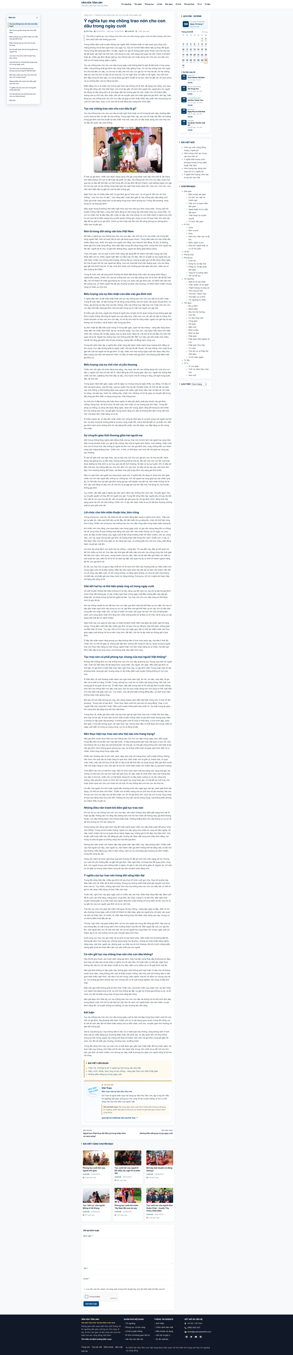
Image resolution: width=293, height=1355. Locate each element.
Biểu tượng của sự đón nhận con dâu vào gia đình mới (23, 38)
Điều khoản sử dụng (164, 1331)
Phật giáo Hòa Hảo (197, 345)
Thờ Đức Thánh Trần (197, 294)
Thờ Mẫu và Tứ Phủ (197, 297)
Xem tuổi (192, 375)
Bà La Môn (193, 306)
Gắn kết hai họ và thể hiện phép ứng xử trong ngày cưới (23, 63)
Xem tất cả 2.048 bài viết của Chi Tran (119, 1118)
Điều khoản (109, 1347)
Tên (85, 1268)
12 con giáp (194, 366)
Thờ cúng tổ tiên (196, 291)
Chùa (191, 227)
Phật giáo (193, 336)
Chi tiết (190, 82)
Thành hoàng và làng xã (199, 288)
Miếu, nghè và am (196, 242)
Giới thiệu (160, 1323)
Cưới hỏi (130, 31)
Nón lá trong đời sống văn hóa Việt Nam (22, 31)
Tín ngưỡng (126, 4)
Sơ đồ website (162, 1339)
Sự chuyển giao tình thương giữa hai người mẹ (23, 50)
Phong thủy (189, 4)
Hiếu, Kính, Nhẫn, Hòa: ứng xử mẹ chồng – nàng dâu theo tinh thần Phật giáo (123, 1071)
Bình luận (88, 1236)
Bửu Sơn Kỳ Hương (197, 312)
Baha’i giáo (193, 309)
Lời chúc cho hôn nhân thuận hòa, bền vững (22, 57)
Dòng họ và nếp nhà (197, 264)
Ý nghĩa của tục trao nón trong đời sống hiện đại (22, 89)
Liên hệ (84, 1351)
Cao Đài (192, 315)
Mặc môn (193, 327)
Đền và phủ (193, 230)
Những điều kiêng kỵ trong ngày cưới (105, 1074)
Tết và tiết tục (195, 276)
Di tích (178, 4)
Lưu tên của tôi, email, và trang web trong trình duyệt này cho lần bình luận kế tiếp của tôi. (125, 1289)
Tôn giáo (138, 4)
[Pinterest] (201, 1337)
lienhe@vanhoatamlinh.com (199, 1332)
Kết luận (12, 100)
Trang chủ (88, 15)
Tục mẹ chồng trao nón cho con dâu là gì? (23, 25)
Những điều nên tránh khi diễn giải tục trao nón (22, 82)
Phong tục (149, 4)
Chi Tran (89, 31)
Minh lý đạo (194, 330)
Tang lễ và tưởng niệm (198, 273)
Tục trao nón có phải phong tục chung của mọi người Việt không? (22, 69)
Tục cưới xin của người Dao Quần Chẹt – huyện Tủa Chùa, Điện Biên (159, 1208)
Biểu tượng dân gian (197, 194)
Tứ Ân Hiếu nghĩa (196, 357)
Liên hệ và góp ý (163, 1335)
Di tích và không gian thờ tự (137, 1335)
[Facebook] (187, 1337)
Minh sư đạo (194, 333)
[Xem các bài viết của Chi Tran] (93, 1090)
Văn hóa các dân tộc (134, 1339)
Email (86, 1279)
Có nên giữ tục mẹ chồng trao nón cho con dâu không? (22, 95)
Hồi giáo (192, 324)
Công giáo (193, 321)
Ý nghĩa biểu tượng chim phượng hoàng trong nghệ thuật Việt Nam (195, 162)
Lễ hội (159, 4)
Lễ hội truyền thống (133, 1331)
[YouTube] (196, 1337)
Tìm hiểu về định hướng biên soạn (96, 1339)
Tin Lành (192, 348)
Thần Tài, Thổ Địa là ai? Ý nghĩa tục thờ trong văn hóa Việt (114, 1068)
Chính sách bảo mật (164, 1327)
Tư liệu (207, 4)
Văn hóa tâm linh (91, 2)
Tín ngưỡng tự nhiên (197, 300)
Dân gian (169, 4)
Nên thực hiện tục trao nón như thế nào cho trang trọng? (23, 76)
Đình (190, 233)
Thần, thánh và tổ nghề (198, 285)
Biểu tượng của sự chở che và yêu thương (22, 44)
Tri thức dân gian (196, 221)
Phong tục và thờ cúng (135, 1327)
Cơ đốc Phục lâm (196, 318)
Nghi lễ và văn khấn (197, 282)
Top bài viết (97, 1347)
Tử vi (199, 4)
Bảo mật (119, 1347)
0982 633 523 (193, 1327)
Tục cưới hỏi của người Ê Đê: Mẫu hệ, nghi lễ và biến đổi (127, 1170)
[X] (191, 1337)
